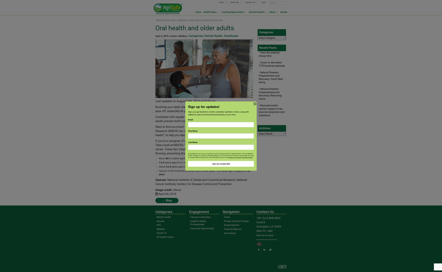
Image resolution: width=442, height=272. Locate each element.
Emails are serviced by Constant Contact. (240, 157)
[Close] (254, 103)
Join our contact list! (221, 163)
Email (190, 120)
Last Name (192, 142)
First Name (193, 131)
